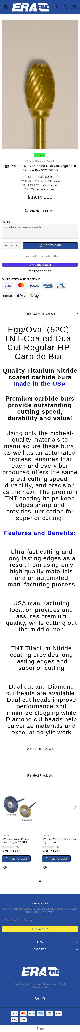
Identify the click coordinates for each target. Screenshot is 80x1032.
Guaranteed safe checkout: (21, 279)
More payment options (40, 270)
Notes (6, 221)
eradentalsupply (30, 7)
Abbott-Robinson (46, 189)
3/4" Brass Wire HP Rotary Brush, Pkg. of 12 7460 (16, 841)
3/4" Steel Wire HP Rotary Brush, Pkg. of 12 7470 (60, 841)
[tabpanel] (20, 831)
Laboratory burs (50, 185)
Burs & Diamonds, (36, 161)
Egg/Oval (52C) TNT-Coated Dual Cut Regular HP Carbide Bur (38, 343)
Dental (50, 161)
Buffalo (5, 835)
